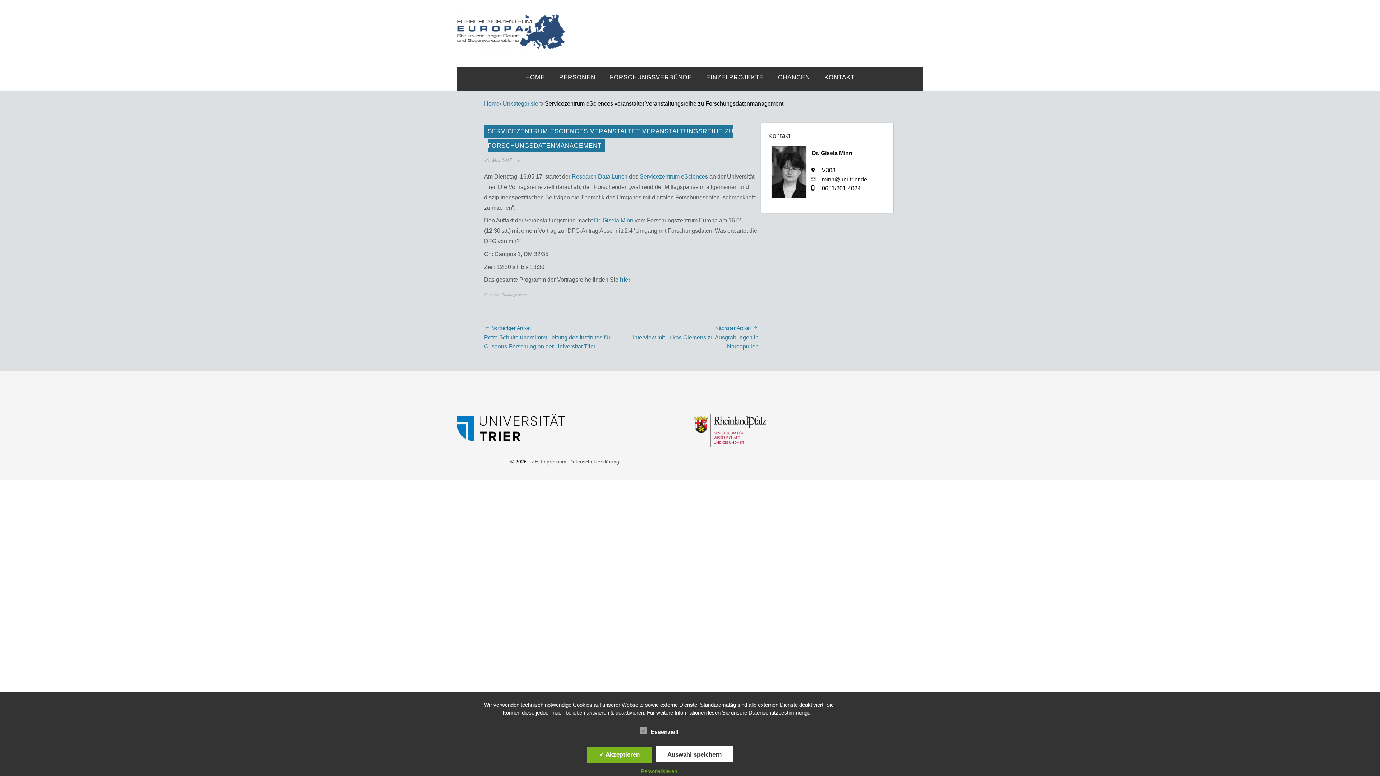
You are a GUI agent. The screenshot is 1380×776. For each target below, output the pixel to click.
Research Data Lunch (599, 177)
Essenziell (664, 732)
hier (625, 280)
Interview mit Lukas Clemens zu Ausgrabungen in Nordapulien (696, 337)
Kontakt (839, 77)
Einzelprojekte (735, 77)
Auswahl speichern (694, 754)
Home (535, 77)
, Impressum (552, 462)
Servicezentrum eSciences (674, 177)
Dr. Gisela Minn (613, 220)
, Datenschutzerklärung (592, 462)
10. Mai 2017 (498, 160)
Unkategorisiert (522, 104)
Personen (577, 77)
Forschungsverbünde (651, 77)
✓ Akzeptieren (619, 754)
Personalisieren (659, 771)
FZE (744, 26)
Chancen (794, 77)
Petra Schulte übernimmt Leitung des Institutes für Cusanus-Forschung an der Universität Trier (547, 337)
